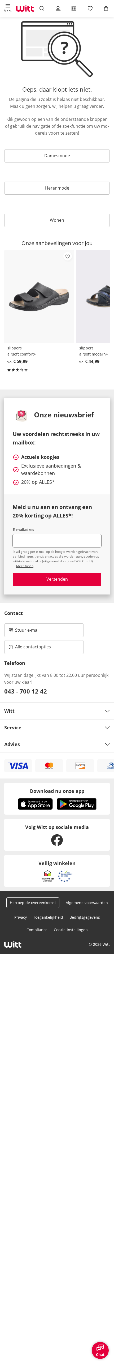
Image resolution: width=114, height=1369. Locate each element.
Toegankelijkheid (48, 917)
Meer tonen (24, 566)
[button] (8, 8)
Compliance (37, 929)
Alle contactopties (33, 647)
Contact (13, 613)
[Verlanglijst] (90, 8)
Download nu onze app (57, 791)
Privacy (20, 917)
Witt (9, 711)
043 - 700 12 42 (25, 691)
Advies (12, 744)
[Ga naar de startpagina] (25, 8)
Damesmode (57, 156)
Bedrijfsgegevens (84, 917)
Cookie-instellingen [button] (71, 929)
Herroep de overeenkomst (33, 902)
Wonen (57, 220)
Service (12, 727)
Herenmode (57, 188)
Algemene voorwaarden (87, 902)
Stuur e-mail (27, 631)
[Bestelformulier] (74, 8)
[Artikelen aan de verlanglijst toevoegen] (67, 256)
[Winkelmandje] (106, 8)
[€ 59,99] (39, 296)
